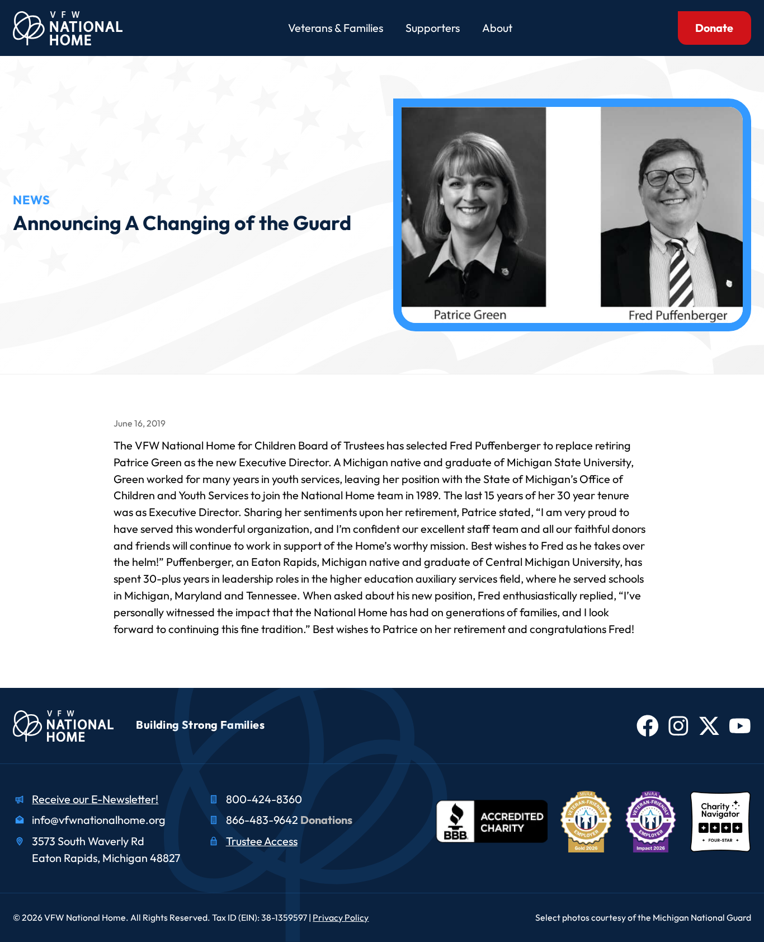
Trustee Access (262, 841)
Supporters (432, 28)
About (497, 28)
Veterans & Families (335, 28)
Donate (714, 28)
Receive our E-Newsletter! (95, 799)
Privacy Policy (341, 917)
